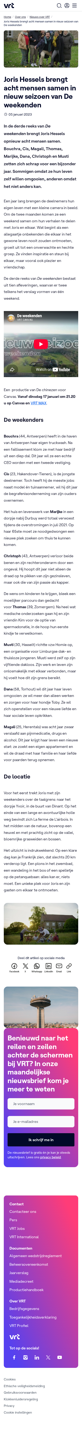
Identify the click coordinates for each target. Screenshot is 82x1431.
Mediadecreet (21, 1281)
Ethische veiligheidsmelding (24, 1386)
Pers (13, 1219)
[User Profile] (67, 5)
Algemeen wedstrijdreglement (35, 1255)
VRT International (24, 1236)
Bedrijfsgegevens (24, 1308)
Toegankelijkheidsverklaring (33, 1317)
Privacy (9, 1406)
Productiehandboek (26, 1289)
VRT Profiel (18, 1325)
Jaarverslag (18, 1272)
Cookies (10, 1379)
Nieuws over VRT (40, 16)
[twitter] (48, 1357)
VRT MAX (38, 403)
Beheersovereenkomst (28, 1264)
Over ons (20, 16)
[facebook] (14, 1357)
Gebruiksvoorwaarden (20, 1392)
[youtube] (59, 1357)
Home (7, 16)
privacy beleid (50, 1157)
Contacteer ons (22, 1211)
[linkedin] (37, 1357)
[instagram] (25, 1357)
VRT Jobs (17, 1228)
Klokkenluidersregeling (21, 1399)
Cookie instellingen (18, 1412)
